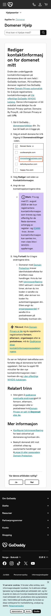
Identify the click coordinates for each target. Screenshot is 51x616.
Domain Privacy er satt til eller (27, 411)
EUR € (42, 557)
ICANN (36, 228)
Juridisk (6, 575)
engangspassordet (28, 309)
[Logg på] (40, 4)
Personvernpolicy (20, 575)
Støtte (5, 506)
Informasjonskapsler (40, 575)
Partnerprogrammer (12, 520)
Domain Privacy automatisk (28, 88)
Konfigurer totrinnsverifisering (28, 430)
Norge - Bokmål (10, 557)
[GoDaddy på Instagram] (11, 565)
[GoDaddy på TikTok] (18, 565)
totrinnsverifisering (33, 281)
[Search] (43, 32)
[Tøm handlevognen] (46, 4)
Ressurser (7, 513)
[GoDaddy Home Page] (14, 545)
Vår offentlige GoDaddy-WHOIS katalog (22, 98)
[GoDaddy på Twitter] (26, 565)
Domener (20, 19)
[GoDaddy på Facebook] (4, 565)
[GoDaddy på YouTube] (33, 565)
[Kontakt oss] (34, 4)
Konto (5, 527)
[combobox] (22, 32)
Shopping (7, 535)
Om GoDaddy (9, 498)
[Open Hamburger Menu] (3, 4)
